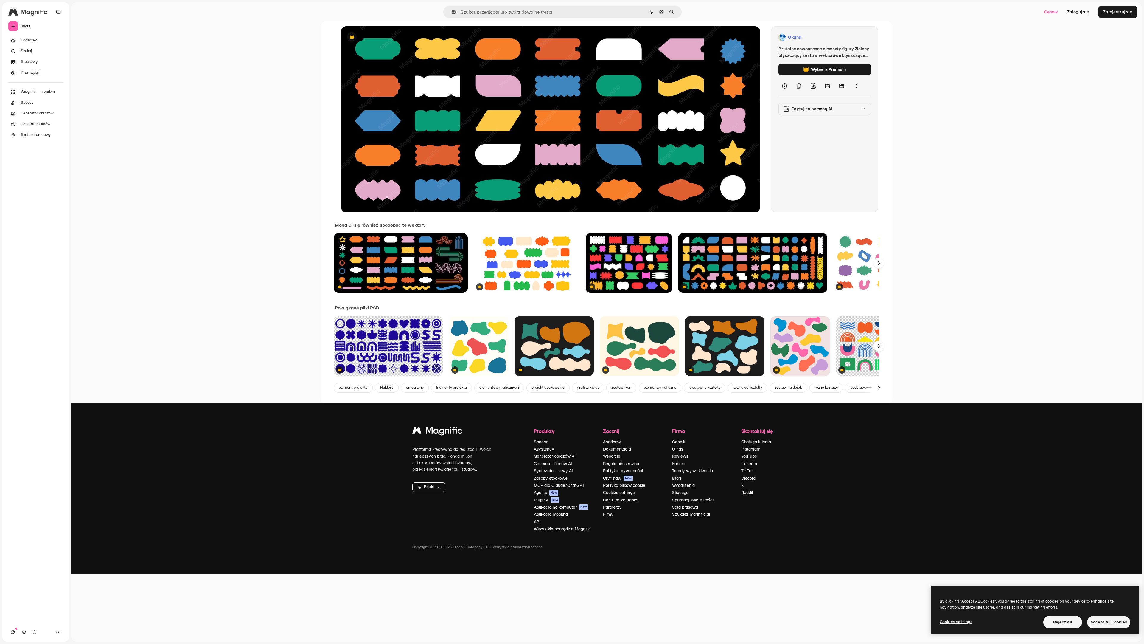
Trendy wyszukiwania (692, 470)
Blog (676, 478)
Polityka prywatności (623, 470)
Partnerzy (612, 507)
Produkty (544, 431)
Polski (429, 486)
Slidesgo (680, 492)
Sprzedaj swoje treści (693, 500)
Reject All (1062, 622)
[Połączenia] (13, 632)
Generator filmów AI (553, 463)
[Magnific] (437, 431)
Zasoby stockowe (551, 478)
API (537, 521)
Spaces (541, 442)
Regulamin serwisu (621, 463)
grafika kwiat (588, 387)
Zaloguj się (1078, 12)
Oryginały (617, 478)
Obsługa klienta (756, 442)
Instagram (750, 449)
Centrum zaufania (620, 500)
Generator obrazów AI (555, 456)
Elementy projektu (451, 387)
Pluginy (546, 500)
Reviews (680, 456)
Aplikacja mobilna (551, 514)
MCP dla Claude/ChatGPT (559, 485)
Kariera (678, 463)
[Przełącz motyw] (34, 632)
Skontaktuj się (757, 431)
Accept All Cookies (1108, 622)
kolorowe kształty (747, 387)
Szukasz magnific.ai (691, 514)
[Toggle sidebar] (58, 12)
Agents (545, 492)
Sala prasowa (685, 507)
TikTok (747, 470)
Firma (678, 431)
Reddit (747, 492)
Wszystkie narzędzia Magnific (562, 529)
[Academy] (24, 632)
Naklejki (387, 387)
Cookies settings (619, 492)
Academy (612, 442)
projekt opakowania (548, 387)
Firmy (608, 514)
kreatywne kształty (704, 387)
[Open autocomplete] (452, 12)
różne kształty (826, 387)
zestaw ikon (621, 387)
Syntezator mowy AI (553, 470)
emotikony (415, 387)
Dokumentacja (617, 449)
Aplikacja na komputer (560, 507)
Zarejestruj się (1117, 12)
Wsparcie (611, 456)
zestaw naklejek (788, 387)
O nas (677, 449)
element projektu (353, 387)
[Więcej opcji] (856, 86)
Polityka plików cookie (624, 485)
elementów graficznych (499, 387)
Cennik (1051, 12)
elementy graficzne (660, 387)
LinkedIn (749, 463)
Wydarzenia (683, 485)
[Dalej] (878, 263)
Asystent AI (545, 449)
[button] (428, 487)
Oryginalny (382, 37)
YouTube (749, 456)
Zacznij (611, 431)
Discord (748, 478)
